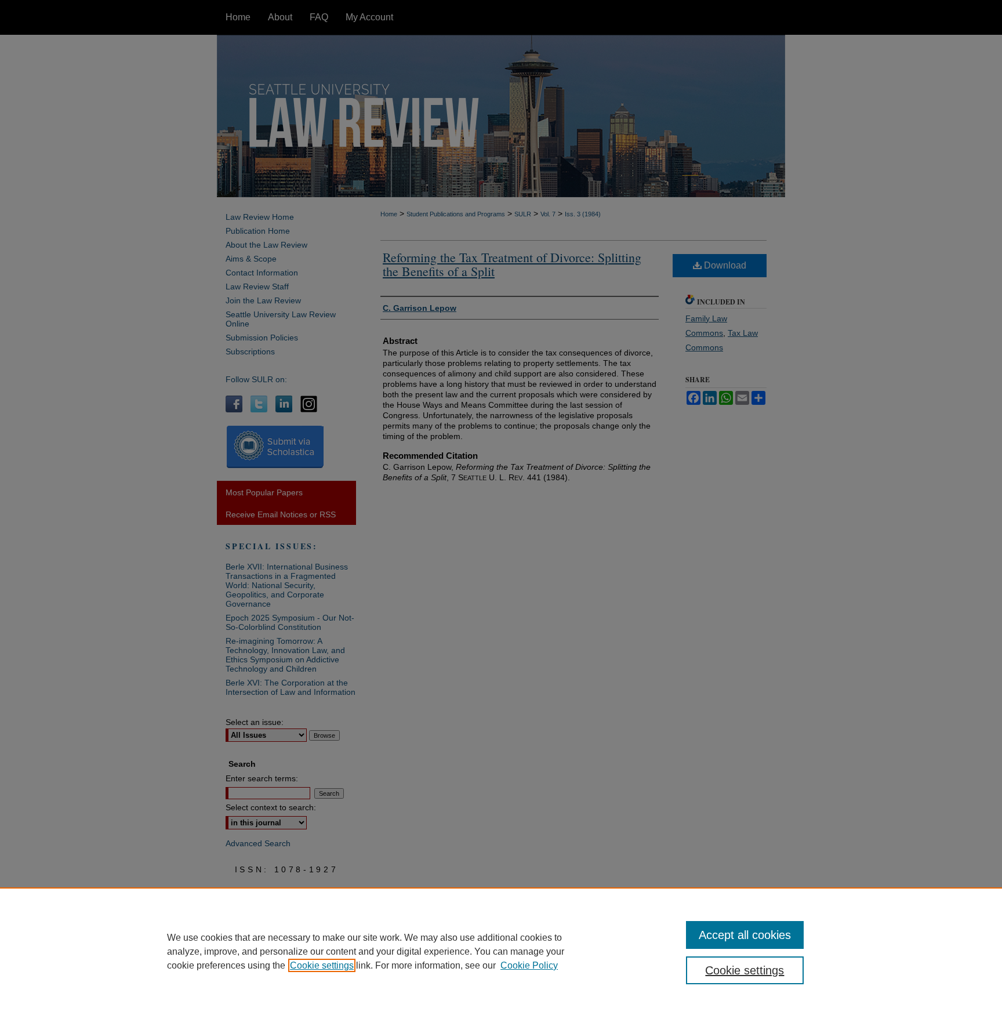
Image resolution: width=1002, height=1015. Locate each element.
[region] (501, 951)
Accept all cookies (745, 935)
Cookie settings (322, 965)
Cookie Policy (529, 965)
